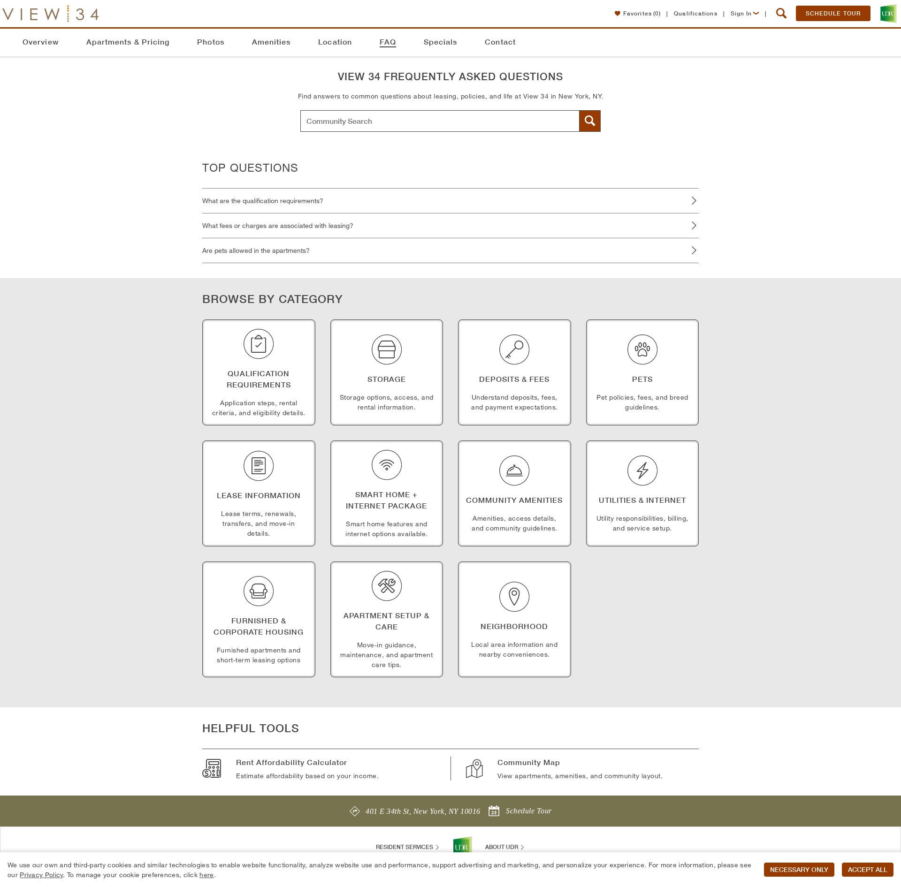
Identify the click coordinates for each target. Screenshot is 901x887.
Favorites (642, 13)
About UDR (502, 846)
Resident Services (405, 846)
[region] (450, 869)
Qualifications (695, 13)
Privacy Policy (41, 875)
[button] (781, 13)
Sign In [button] (741, 13)
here (206, 875)
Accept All (867, 869)
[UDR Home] (463, 847)
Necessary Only (799, 869)
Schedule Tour (833, 13)
